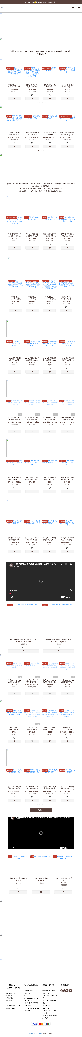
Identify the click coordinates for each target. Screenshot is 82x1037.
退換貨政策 (10, 998)
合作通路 (9, 1000)
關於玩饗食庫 (10, 993)
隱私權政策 (33, 1033)
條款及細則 (39, 1033)
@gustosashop (34, 1008)
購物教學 (9, 995)
